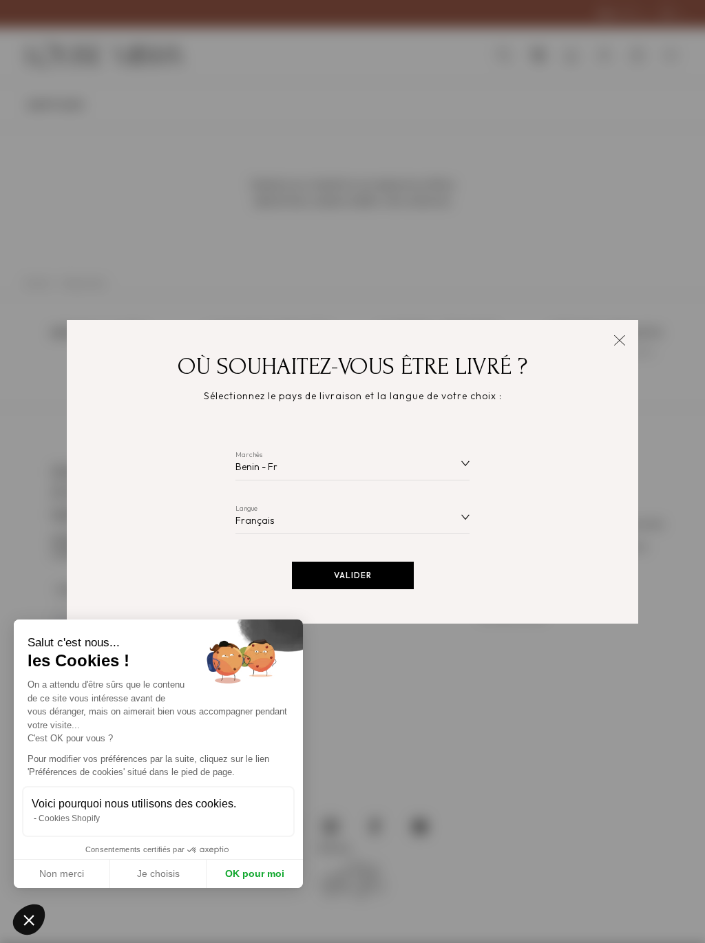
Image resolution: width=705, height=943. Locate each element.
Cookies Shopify (69, 818)
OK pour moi (254, 873)
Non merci (61, 873)
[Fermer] (619, 339)
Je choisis (158, 873)
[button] (28, 919)
